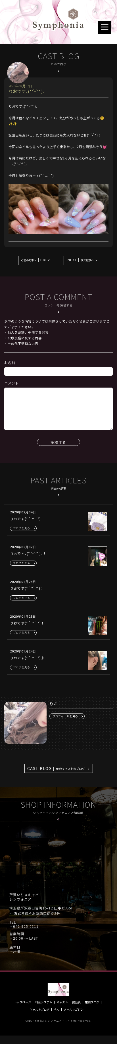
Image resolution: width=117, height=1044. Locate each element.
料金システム (43, 1002)
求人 (56, 1009)
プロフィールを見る (65, 716)
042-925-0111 (26, 926)
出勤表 (76, 1002)
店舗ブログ (92, 1002)
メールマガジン (73, 1009)
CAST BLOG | (56, 768)
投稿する (58, 442)
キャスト (62, 1002)
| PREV (37, 259)
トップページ (22, 1002)
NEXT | (81, 259)
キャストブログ (39, 1009)
